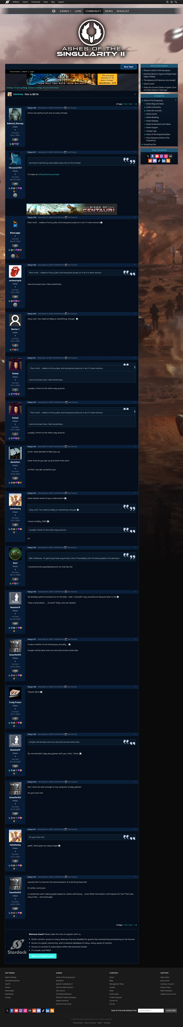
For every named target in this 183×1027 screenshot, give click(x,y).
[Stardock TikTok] (159, 160)
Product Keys (165, 987)
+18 (15, 139)
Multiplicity (9, 994)
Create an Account (167, 984)
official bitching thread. (49, 174)
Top (135, 108)
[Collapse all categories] (175, 100)
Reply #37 (32, 639)
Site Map (107, 1023)
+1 (15, 389)
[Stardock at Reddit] (150, 160)
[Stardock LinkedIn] (163, 160)
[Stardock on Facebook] (152, 156)
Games (25, 2)
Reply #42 (32, 877)
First (125, 104)
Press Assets (114, 994)
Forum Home (15, 71)
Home (9, 88)
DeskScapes (9, 991)
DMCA (100, 1023)
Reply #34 (32, 493)
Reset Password (166, 991)
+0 (15, 345)
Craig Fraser (15, 702)
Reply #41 (32, 829)
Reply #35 (32, 547)
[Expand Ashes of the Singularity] (142, 100)
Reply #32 (32, 402)
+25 (15, 296)
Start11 (7, 984)
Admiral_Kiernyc (15, 123)
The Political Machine (63, 994)
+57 (15, 718)
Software (16, 2)
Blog (53, 2)
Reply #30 (32, 313)
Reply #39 (32, 734)
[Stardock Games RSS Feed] (168, 160)
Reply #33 (32, 446)
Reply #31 (32, 358)
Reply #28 (32, 217)
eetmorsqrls (15, 280)
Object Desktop (10, 977)
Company (114, 973)
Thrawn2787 (15, 167)
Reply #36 (32, 591)
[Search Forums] (176, 2)
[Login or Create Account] (167, 2)
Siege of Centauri (62, 1000)
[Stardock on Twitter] (148, 156)
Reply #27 (32, 152)
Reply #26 (32, 108)
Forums (112, 1004)
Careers (112, 987)
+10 (15, 524)
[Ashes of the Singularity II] (91, 37)
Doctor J (15, 329)
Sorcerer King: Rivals (63, 1004)
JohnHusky (15, 508)
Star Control (60, 991)
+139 (15, 671)
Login (32, 71)
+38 (15, 478)
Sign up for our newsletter (123, 1010)
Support (61, 2)
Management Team (117, 984)
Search (24, 71)
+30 (15, 183)
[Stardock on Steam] (170, 156)
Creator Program (116, 997)
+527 (15, 623)
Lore (78, 11)
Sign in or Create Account (42, 956)
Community (35, 2)
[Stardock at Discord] (154, 160)
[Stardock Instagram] (166, 156)
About (112, 977)
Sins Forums (72, 108)
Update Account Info (168, 994)
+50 (15, 245)
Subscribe (171, 1010)
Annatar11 (15, 607)
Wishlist (123, 11)
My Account (164, 980)
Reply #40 (32, 782)
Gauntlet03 (15, 654)
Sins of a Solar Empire (51, 88)
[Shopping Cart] (171, 2)
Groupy (8, 997)
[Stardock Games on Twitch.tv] (161, 156)
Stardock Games (34, 88)
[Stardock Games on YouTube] (157, 156)
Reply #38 (32, 687)
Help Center (164, 977)
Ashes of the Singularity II (65, 977)
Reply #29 (32, 265)
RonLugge (15, 232)
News (46, 2)
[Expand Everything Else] (142, 144)
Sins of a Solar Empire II (64, 987)
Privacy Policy (78, 1023)
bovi (15, 563)
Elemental (59, 980)
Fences (7, 987)
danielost (15, 462)
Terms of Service (90, 1023)
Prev (130, 104)
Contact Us (113, 1000)
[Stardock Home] (7, 1)
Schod (15, 373)
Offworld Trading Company (66, 997)
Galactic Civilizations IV (64, 984)
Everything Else (19, 88)
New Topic (128, 66)
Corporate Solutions (12, 980)
